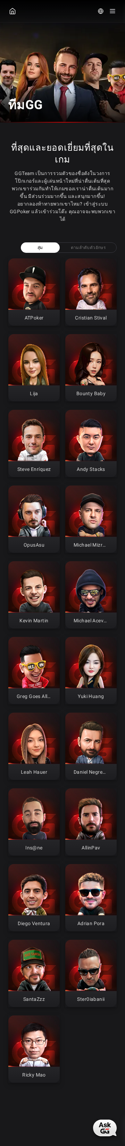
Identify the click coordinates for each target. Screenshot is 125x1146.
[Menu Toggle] (112, 11)
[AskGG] (105, 1128)
